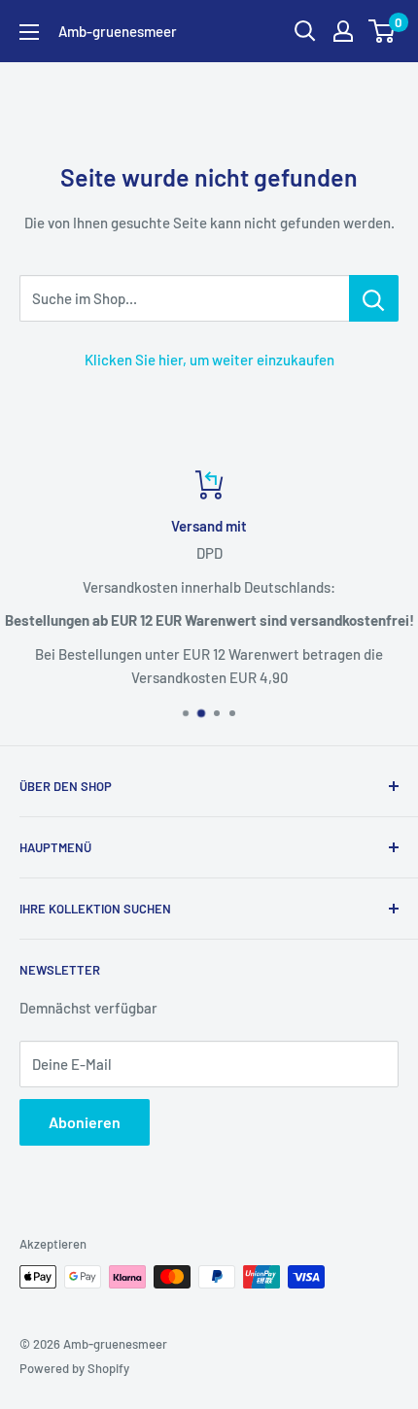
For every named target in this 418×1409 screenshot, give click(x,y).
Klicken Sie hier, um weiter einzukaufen (209, 359)
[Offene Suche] (305, 31)
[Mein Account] (343, 31)
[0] (382, 31)
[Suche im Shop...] (374, 298)
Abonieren (85, 1122)
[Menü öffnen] (29, 32)
